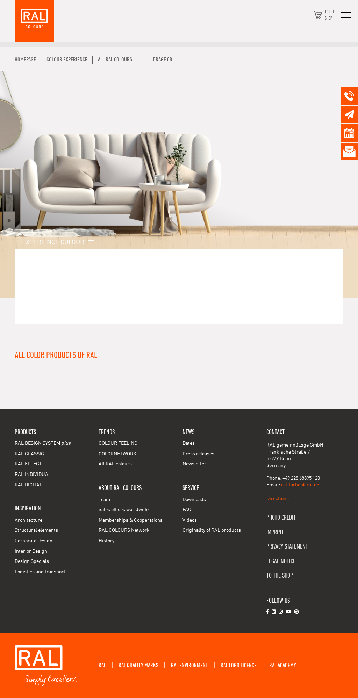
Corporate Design (33, 540)
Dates (188, 443)
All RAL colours (115, 464)
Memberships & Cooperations (131, 520)
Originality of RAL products (211, 530)
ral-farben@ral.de (300, 485)
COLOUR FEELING (118, 443)
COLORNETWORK (117, 453)
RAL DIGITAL (28, 485)
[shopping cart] (318, 14)
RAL (102, 665)
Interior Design (31, 551)
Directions (277, 498)
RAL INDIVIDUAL (33, 474)
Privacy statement (287, 546)
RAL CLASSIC (29, 453)
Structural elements (36, 530)
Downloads (194, 499)
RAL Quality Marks (138, 665)
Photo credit (281, 517)
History (106, 540)
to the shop (279, 575)
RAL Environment (189, 665)
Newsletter (194, 464)
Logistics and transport (40, 572)
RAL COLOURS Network (124, 530)
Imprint (275, 532)
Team (104, 499)
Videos (189, 520)
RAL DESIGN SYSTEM (43, 443)
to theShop (330, 15)
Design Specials (32, 561)
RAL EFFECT (28, 464)
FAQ (186, 509)
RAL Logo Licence (239, 665)
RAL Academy (282, 665)
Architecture (28, 520)
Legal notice (280, 561)
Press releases (198, 453)
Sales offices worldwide (124, 509)
